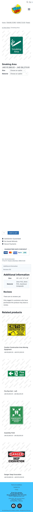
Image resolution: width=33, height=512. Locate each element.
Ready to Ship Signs (13, 260)
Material (5, 74)
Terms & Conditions (16, 485)
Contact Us (16, 487)
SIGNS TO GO (22, 260)
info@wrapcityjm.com (18, 496)
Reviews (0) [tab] (7, 269)
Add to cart (13, 233)
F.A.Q (16, 489)
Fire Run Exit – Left (10, 391)
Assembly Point (9, 433)
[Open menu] (29, 9)
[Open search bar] (27, 2)
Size (3, 70)
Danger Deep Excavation (12, 474)
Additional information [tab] (10, 266)
